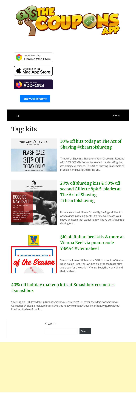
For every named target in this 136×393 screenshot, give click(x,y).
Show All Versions (35, 98)
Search (50, 324)
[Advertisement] (68, 367)
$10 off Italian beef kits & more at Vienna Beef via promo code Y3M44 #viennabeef (92, 242)
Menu (116, 115)
